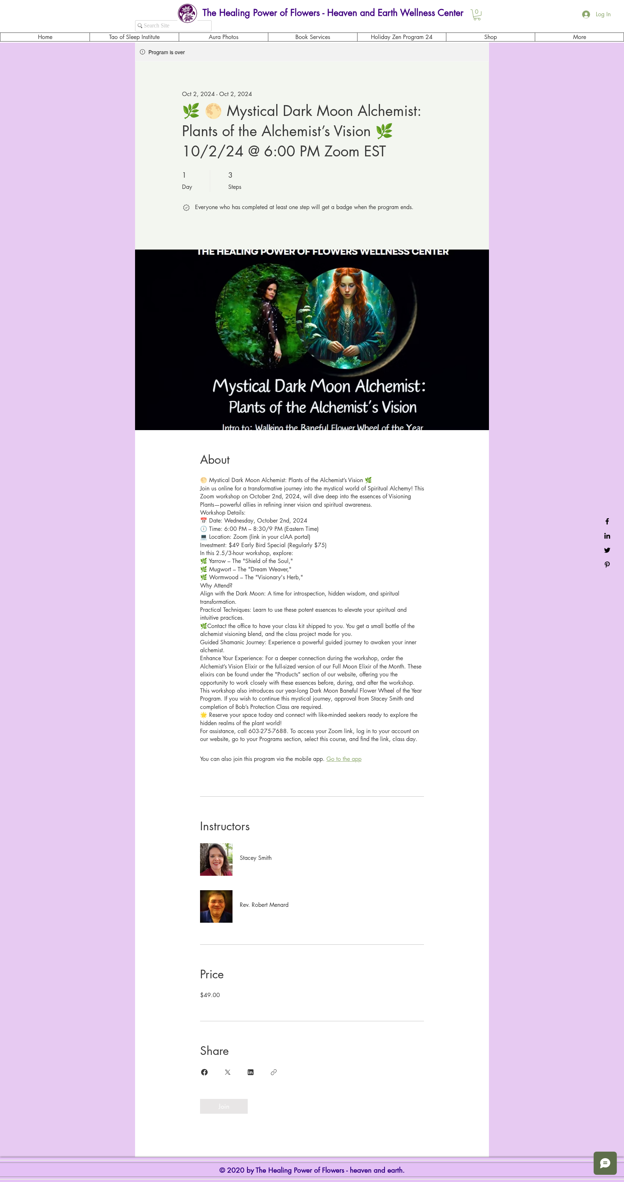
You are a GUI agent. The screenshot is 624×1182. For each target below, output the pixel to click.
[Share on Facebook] (204, 1072)
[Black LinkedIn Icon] (607, 536)
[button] (477, 14)
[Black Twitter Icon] (607, 550)
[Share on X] (227, 1072)
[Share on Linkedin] (250, 1072)
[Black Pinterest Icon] (607, 564)
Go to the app (343, 759)
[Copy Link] (273, 1072)
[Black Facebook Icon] (607, 521)
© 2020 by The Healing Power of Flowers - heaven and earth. (313, 1170)
